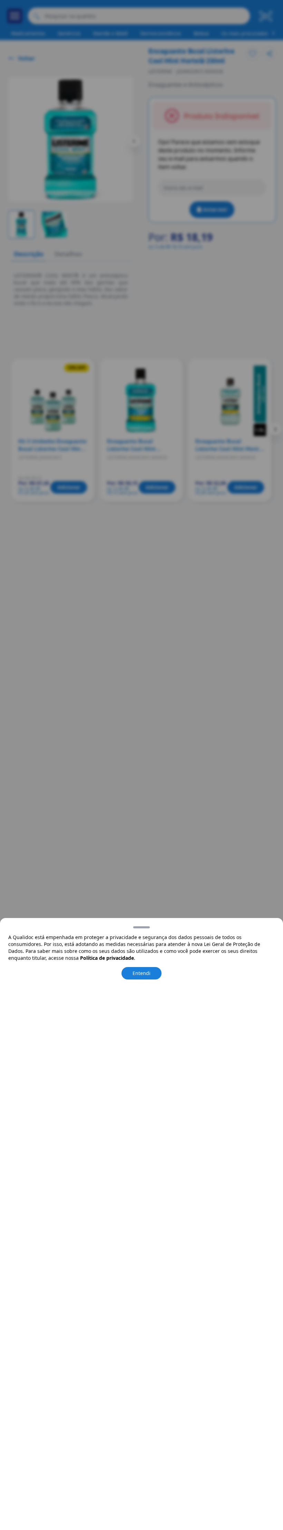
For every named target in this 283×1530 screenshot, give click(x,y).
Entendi (141, 973)
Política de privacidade (107, 958)
